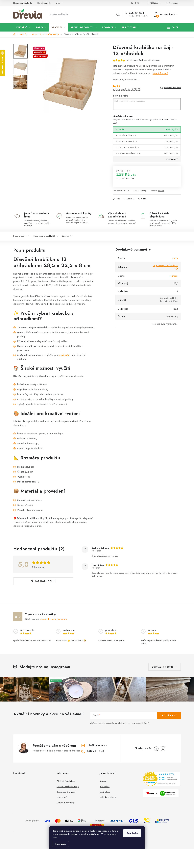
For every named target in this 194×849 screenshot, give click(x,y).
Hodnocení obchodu (22, 3)
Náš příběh (104, 786)
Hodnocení (62, 797)
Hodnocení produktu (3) (44, 236)
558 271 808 (136, 13)
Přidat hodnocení (43, 581)
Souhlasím (132, 833)
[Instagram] (163, 749)
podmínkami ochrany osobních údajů (132, 723)
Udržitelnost (105, 792)
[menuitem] (23, 27)
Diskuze (65, 236)
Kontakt (103, 781)
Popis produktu (20, 236)
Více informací (160, 73)
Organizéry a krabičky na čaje (165, 267)
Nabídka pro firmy (108, 797)
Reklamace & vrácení (66, 792)
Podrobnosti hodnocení (149, 60)
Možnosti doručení (172, 87)
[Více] (172, 27)
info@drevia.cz (97, 745)
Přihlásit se (169, 715)
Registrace (173, 3)
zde (55, 837)
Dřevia (161, 190)
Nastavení (60, 844)
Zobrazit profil (163, 666)
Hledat (118, 14)
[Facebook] (156, 749)
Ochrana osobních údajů (68, 786)
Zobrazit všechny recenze (53, 619)
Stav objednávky (44, 3)
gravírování (64, 355)
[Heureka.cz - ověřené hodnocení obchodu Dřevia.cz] (162, 779)
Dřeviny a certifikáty (65, 802)
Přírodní (174, 276)
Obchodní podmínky (66, 781)
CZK (136, 3)
